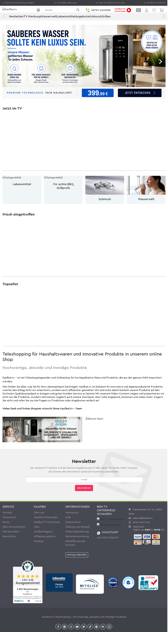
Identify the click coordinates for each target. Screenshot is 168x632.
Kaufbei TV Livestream (47, 522)
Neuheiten (16, 16)
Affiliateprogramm (45, 536)
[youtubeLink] (77, 627)
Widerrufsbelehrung (77, 531)
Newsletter (9, 536)
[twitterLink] (84, 627)
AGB (68, 517)
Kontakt (7, 512)
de (138, 10)
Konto (6, 522)
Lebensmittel (66, 16)
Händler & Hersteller (46, 517)
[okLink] (64, 627)
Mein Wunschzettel (13, 527)
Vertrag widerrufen (77, 555)
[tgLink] (96, 627)
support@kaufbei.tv (143, 518)
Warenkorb (9, 517)
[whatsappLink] (109, 627)
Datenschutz (73, 522)
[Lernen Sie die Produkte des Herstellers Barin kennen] (94, 418)
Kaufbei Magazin (43, 531)
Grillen (106, 16)
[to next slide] (161, 61)
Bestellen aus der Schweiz (75, 543)
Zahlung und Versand (77, 527)
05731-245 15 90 (141, 522)
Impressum (71, 512)
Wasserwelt (49, 16)
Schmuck (95, 16)
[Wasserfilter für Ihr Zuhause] (42, 429)
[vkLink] (103, 627)
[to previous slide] (7, 61)
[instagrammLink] (71, 627)
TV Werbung (32, 16)
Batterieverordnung (77, 536)
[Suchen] (78, 10)
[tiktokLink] (90, 627)
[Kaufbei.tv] (18, 10)
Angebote (82, 16)
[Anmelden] (146, 10)
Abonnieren (84, 488)
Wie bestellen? (11, 531)
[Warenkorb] (162, 10)
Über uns (39, 512)
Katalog (38, 541)
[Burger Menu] (38, 10)
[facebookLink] (58, 627)
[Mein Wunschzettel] (154, 10)
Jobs (36, 527)
